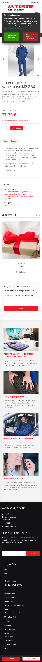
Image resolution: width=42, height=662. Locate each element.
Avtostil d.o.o (8, 514)
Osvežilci (7, 622)
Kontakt (6, 609)
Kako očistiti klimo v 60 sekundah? (17, 194)
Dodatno (14, 141)
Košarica (7, 577)
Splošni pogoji (8, 601)
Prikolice (6, 648)
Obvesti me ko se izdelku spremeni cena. (15, 120)
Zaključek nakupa (10, 581)
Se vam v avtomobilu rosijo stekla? (17, 192)
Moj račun (7, 569)
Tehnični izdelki (9, 637)
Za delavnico (8, 641)
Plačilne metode (9, 594)
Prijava (6, 573)
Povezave (34, 2)
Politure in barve (9, 629)
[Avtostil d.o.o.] (21, 8)
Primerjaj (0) (8, 2)
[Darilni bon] (21, 240)
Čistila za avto (8, 626)
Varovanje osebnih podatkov (14, 605)
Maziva (6, 633)
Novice (7, 205)
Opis (5, 141)
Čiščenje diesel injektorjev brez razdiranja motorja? (19, 197)
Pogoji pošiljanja (9, 597)
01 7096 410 (8, 523)
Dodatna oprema (10, 644)
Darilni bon (21, 263)
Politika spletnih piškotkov (13, 613)
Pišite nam (31, 659)
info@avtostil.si (10, 526)
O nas (6, 590)
